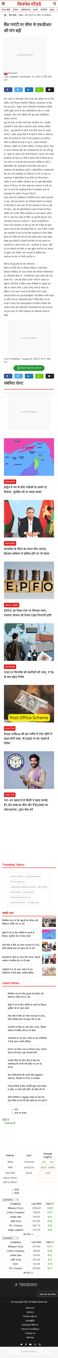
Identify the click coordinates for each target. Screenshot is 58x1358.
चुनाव (52, 9)
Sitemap (30, 1337)
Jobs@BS (30, 1320)
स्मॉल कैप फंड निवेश (17, 877)
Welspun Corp (15, 1208)
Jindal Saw (15, 1216)
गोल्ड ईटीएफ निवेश (33, 903)
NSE (16, 1193)
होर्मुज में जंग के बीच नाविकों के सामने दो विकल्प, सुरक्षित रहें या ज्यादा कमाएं (27, 1006)
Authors (30, 1312)
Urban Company (15, 1212)
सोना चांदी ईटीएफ (28, 892)
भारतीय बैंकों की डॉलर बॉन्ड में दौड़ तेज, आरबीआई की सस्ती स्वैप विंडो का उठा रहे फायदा (25, 1063)
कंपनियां (44, 9)
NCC (15, 1264)
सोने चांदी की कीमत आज (32, 877)
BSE (16, 1189)
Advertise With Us (30, 1325)
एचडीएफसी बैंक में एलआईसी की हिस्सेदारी (23, 887)
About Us (30, 1308)
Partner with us (30, 1316)
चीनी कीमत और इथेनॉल (18, 903)
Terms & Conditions (30, 1329)
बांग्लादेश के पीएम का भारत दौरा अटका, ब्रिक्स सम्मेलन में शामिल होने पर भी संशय (27, 1029)
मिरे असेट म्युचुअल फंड (17, 882)
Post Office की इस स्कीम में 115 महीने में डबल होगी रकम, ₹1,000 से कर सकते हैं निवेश (28, 738)
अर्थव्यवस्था (25, 9)
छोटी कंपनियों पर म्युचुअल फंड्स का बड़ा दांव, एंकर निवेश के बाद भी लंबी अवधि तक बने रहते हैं (27, 1099)
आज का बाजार (20, 1112)
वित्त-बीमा (12, 15)
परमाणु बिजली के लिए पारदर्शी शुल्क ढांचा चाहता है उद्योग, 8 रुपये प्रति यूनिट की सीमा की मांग (27, 1088)
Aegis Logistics (15, 1229)
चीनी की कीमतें (42, 887)
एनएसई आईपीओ (16, 892)
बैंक (20, 15)
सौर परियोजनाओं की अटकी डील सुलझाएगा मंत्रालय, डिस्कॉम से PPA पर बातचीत (25, 1076)
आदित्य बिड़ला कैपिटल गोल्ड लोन (21, 897)
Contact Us (30, 1333)
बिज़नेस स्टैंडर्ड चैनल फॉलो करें (31, 368)
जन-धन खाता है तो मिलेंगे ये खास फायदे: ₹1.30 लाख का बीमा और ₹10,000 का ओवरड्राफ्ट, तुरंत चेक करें (26, 804)
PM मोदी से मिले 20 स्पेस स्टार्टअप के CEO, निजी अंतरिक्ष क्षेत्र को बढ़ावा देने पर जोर (26, 1017)
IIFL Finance (15, 1225)
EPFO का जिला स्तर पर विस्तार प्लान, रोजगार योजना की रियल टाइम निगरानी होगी (27, 1051)
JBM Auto (15, 1221)
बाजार (35, 9)
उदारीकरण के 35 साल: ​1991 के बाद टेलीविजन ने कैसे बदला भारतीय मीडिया (27, 1040)
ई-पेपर (15, 9)
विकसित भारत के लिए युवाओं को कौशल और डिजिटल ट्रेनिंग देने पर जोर (26, 995)
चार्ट (16, 1109)
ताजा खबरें (6, 9)
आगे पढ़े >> (28, 1234)
